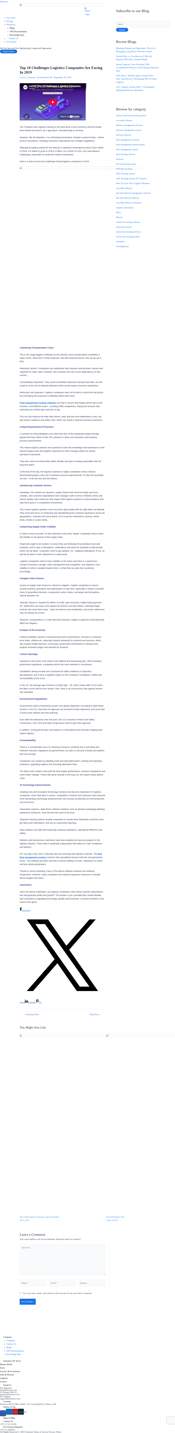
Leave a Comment (27, 77)
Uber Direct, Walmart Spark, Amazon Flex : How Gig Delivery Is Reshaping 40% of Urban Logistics (136, 78)
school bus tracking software (128, 232)
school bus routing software (128, 222)
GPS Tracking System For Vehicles (131, 178)
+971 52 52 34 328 (8, 1424)
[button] (8, 51)
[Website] (91, 1283)
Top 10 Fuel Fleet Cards (115, 1217)
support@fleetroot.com (10, 1398)
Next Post (96, 1014)
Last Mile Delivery (124, 188)
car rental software (124, 120)
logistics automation (124, 207)
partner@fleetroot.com (10, 1394)
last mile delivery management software (133, 193)
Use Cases (10, 18)
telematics (120, 241)
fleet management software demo (130, 144)
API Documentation (18, 31)
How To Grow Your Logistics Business (133, 183)
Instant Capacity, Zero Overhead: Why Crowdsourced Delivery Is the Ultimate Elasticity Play (137, 67)
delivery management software (129, 125)
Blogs (12, 28)
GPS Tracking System (125, 173)
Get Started (11, 42)
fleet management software (127, 140)
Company (10, 1340)
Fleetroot (4, 1)
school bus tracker (124, 227)
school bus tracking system (127, 236)
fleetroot (119, 159)
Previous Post (31, 1014)
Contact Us (13, 38)
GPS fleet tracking (124, 169)
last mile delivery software (127, 198)
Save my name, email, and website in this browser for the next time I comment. (57, 1293)
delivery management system (128, 130)
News (118, 212)
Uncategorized (122, 246)
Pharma (119, 217)
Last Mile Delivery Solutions (128, 202)
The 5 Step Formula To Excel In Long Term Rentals (39, 1217)
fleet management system (127, 149)
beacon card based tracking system (131, 115)
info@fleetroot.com (8, 1390)
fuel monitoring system (126, 164)
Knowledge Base (17, 35)
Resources (10, 24)
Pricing (9, 21)
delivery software (123, 135)
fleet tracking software (125, 154)
